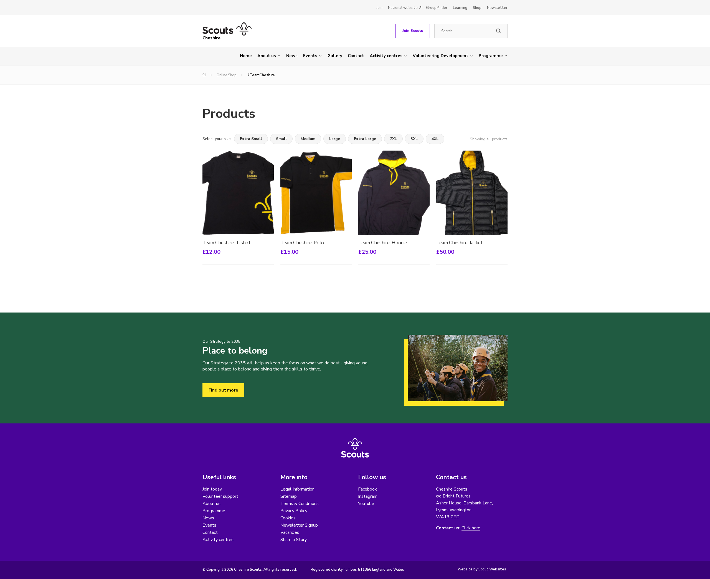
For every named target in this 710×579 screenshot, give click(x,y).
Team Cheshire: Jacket (459, 243)
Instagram (367, 496)
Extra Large (365, 138)
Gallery (335, 56)
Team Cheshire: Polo (302, 243)
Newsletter (497, 7)
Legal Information (297, 489)
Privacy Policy (293, 511)
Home (246, 56)
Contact (356, 56)
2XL (393, 138)
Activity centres (386, 56)
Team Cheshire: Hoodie (382, 243)
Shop (477, 7)
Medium (308, 138)
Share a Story (293, 540)
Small (281, 138)
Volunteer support (220, 496)
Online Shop (227, 75)
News (292, 56)
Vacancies (289, 532)
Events (310, 56)
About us (266, 56)
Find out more (223, 390)
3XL (414, 138)
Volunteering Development (440, 56)
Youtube (366, 504)
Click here (471, 528)
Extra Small (251, 138)
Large (334, 138)
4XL (435, 138)
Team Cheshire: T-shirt (226, 243)
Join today (212, 489)
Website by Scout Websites (482, 569)
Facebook (367, 489)
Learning (460, 7)
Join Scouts (412, 30)
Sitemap (288, 496)
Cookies (288, 518)
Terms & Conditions (299, 504)
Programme (491, 56)
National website (403, 7)
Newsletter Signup (299, 525)
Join (379, 7)
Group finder (436, 7)
